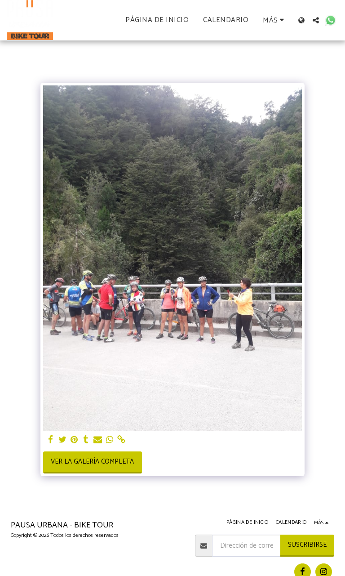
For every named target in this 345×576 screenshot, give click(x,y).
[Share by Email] (97, 440)
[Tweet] (62, 440)
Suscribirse (307, 544)
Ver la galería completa (92, 461)
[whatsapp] (110, 440)
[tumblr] (86, 440)
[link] (121, 440)
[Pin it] (74, 440)
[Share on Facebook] (50, 440)
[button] (316, 20)
